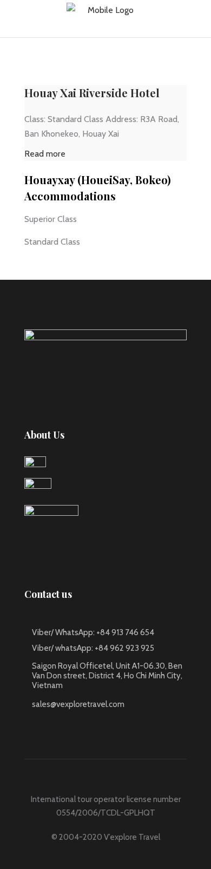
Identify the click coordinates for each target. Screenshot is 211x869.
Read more (44, 154)
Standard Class (52, 242)
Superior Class (50, 219)
